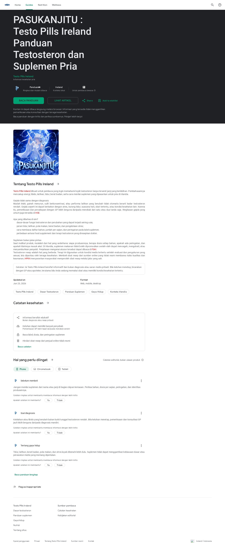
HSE (37, 213)
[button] (95, 90)
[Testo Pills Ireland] (7, 5)
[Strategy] (49, 291)
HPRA (27, 258)
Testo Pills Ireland (21, 191)
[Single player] (118, 291)
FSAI (94, 249)
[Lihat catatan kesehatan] (47, 303)
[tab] (17, 5)
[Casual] (97, 291)
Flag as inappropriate (27, 486)
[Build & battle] (75, 291)
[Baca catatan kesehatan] (24, 346)
